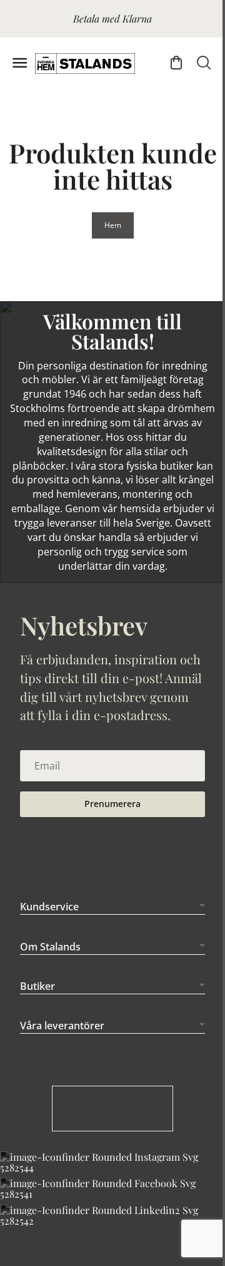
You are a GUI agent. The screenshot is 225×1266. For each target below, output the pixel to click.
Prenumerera (112, 804)
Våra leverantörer (62, 1071)
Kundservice (49, 952)
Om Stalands (50, 991)
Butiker (37, 1030)
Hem (112, 225)
